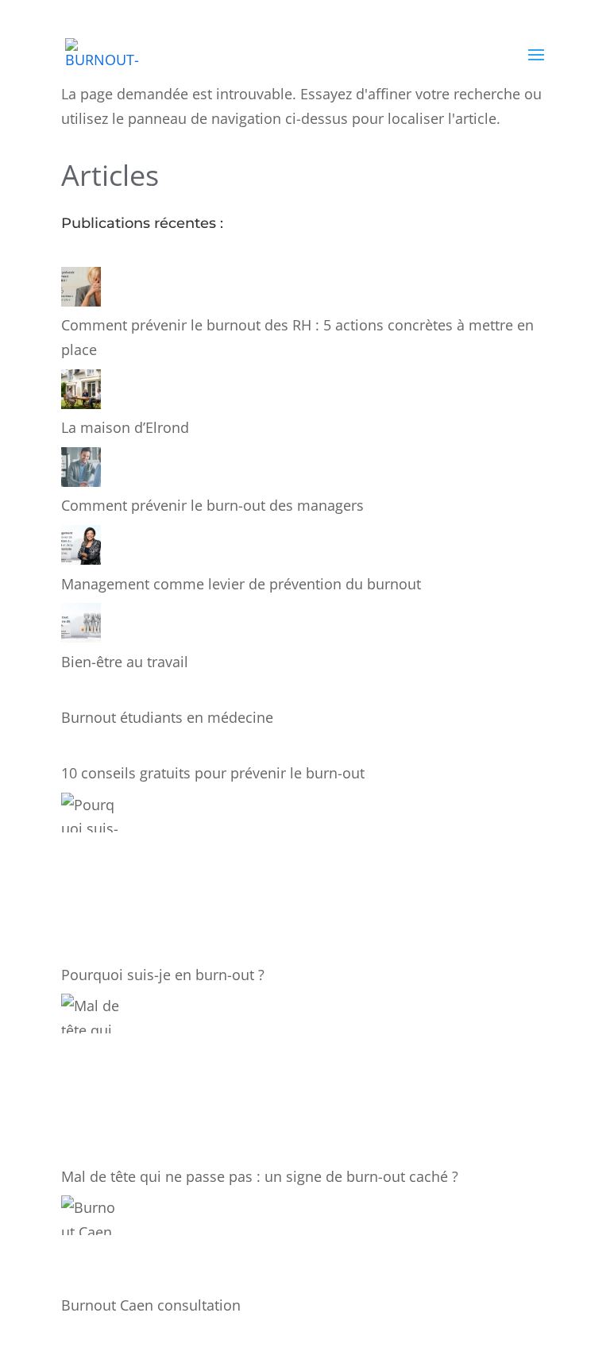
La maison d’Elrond (125, 427)
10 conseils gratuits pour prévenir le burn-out (213, 772)
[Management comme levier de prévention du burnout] (81, 548)
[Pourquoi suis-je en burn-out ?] (91, 878)
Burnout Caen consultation (151, 1305)
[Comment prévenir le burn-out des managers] (81, 470)
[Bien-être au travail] (81, 626)
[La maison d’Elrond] (81, 392)
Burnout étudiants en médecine (167, 717)
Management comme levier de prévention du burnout (241, 583)
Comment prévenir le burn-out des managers (212, 505)
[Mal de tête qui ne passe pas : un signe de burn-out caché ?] (91, 1079)
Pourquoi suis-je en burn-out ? (162, 974)
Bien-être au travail (124, 661)
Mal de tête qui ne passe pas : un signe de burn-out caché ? (259, 1176)
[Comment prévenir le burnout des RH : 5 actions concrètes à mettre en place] (81, 290)
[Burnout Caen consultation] (91, 1243)
